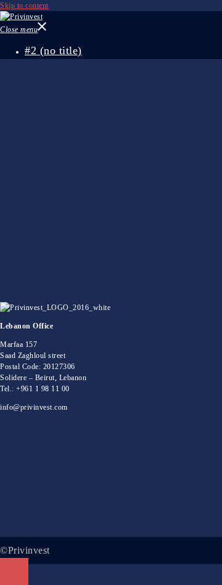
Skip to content (24, 5)
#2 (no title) (53, 50)
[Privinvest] (21, 16)
